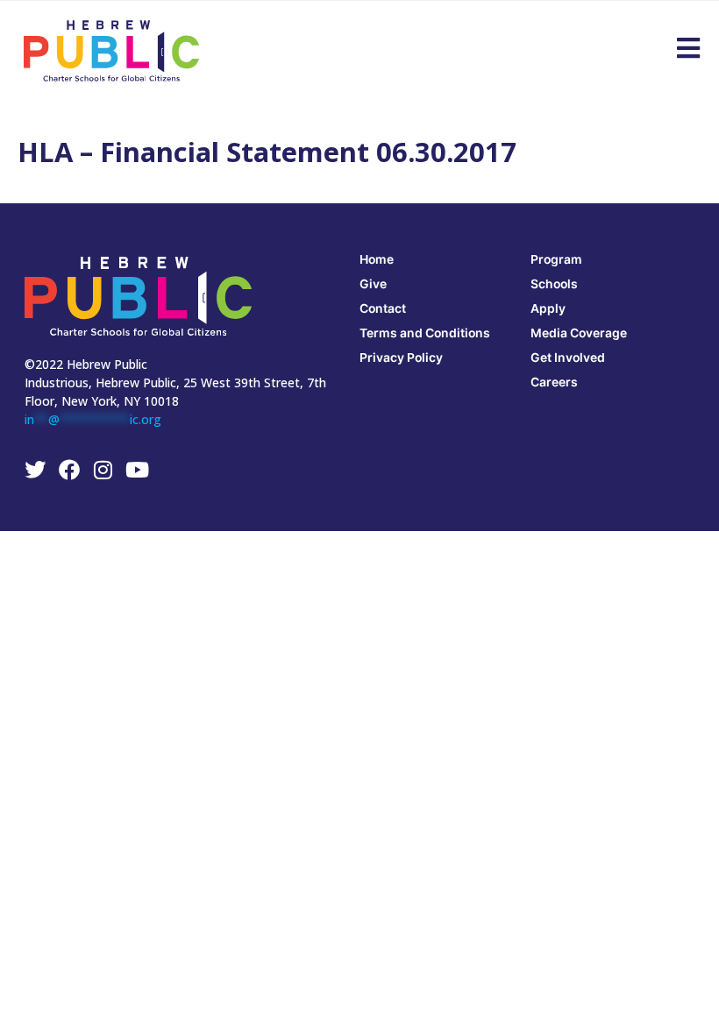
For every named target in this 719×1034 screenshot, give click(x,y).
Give (373, 283)
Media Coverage (578, 332)
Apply (548, 308)
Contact (383, 308)
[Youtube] (137, 469)
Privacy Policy (401, 357)
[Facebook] (69, 469)
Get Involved (567, 357)
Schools (554, 283)
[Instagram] (103, 469)
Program (556, 258)
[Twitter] (35, 469)
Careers (554, 381)
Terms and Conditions (425, 332)
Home (377, 258)
